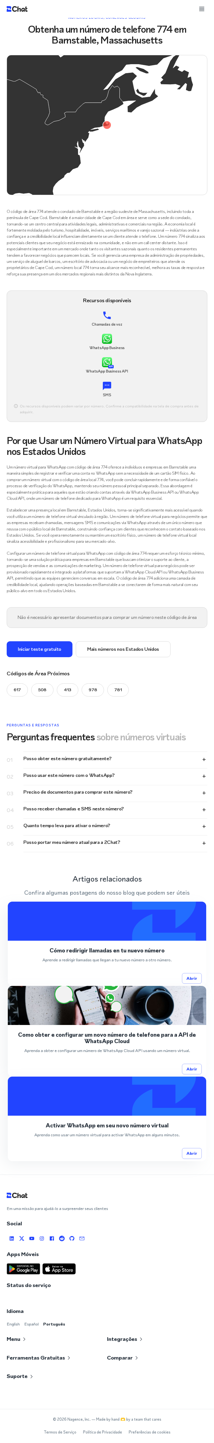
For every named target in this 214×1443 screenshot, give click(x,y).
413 (67, 690)
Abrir (191, 978)
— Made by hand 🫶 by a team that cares (126, 1419)
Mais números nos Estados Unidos (123, 649)
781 (118, 690)
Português (54, 1324)
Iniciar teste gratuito (39, 649)
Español (31, 1324)
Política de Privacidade (102, 1432)
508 (42, 690)
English (13, 1324)
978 (93, 690)
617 (17, 690)
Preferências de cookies (150, 1432)
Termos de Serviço (60, 1432)
